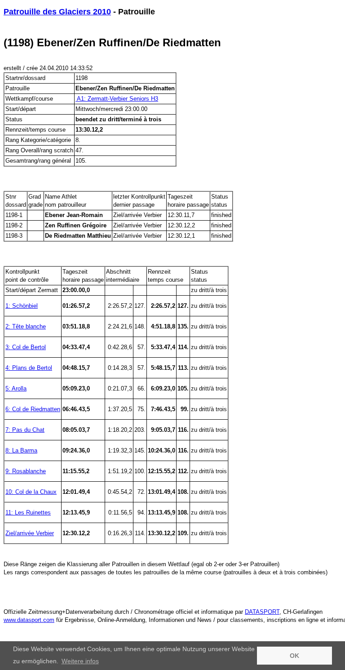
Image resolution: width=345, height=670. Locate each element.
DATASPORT (262, 611)
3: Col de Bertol (25, 347)
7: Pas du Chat (24, 429)
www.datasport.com (29, 620)
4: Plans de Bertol (28, 367)
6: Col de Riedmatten (32, 409)
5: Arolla (16, 388)
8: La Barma (21, 450)
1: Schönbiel (21, 305)
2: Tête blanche (25, 326)
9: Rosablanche (25, 471)
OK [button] (294, 655)
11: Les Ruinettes (28, 512)
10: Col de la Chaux (31, 491)
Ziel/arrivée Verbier (29, 533)
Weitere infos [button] (80, 661)
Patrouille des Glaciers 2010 (57, 11)
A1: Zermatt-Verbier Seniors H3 (116, 98)
